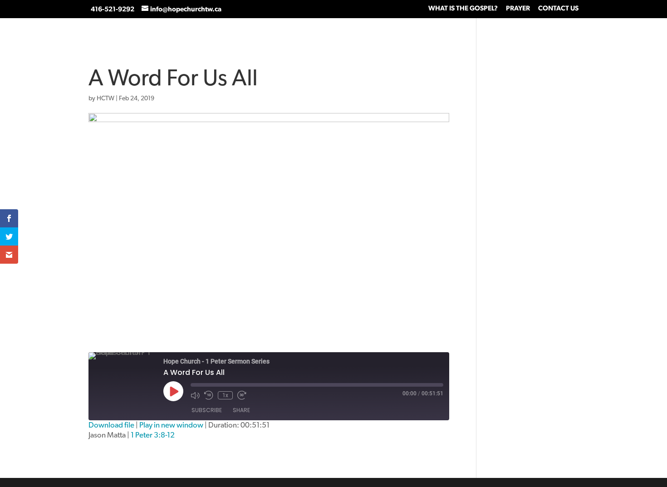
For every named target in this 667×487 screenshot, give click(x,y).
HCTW (105, 98)
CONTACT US (558, 8)
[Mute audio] (195, 395)
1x (225, 395)
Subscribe (206, 410)
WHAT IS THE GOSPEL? (463, 8)
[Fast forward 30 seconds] (241, 395)
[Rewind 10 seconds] (208, 395)
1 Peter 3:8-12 (153, 435)
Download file (111, 425)
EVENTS (624, 30)
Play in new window (171, 425)
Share (241, 410)
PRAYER (518, 8)
